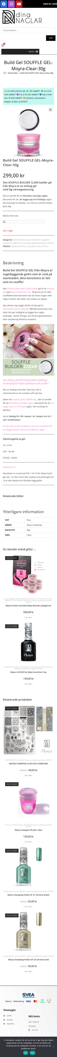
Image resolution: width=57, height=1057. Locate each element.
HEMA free (23, 599)
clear (28, 246)
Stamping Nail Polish (11, 891)
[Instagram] (11, 3)
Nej (32, 1053)
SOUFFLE (44, 246)
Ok (25, 1053)
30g (12, 246)
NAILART (21, 760)
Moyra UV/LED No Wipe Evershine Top (28, 672)
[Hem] (5, 73)
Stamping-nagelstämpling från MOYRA (38, 243)
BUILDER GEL (20, 246)
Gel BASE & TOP (9, 667)
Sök (51, 38)
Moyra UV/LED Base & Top (24, 667)
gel (32, 246)
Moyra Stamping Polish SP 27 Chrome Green (28, 895)
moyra (37, 246)
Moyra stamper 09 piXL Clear (28, 830)
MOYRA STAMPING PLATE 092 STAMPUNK (28, 763)
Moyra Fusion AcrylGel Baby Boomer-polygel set (28, 605)
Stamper (8, 825)
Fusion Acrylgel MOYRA (12, 599)
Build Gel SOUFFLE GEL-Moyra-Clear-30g (36, 73)
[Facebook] (3, 3)
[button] (31, 51)
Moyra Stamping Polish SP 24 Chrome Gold (28, 959)
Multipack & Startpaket (36, 599)
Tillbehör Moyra (17, 825)
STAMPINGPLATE (11, 760)
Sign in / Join (50, 4)
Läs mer (28, 617)
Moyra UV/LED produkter (44, 667)
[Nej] (53, 1046)
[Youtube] (18, 3)
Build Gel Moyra (19, 240)
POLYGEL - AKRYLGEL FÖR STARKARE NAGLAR (29, 600)
